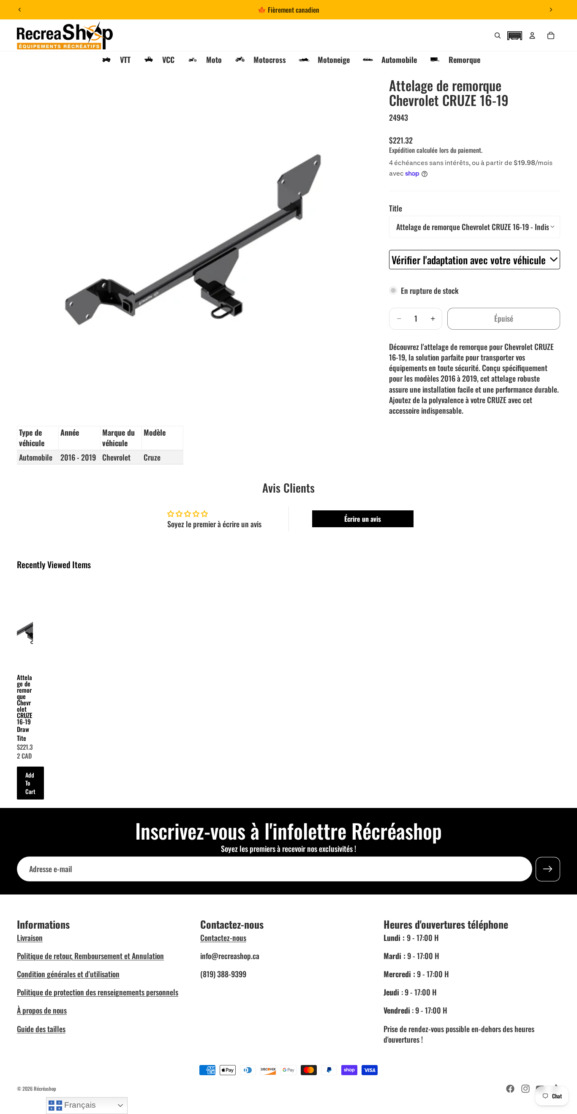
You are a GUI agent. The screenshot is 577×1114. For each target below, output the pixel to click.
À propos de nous (42, 1010)
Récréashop (45, 1088)
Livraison (30, 937)
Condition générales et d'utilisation (68, 973)
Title (395, 208)
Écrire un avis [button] (362, 519)
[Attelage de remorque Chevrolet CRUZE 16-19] (25, 621)
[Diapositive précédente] (20, 9)
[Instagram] (525, 1089)
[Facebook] (510, 1089)
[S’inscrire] (548, 869)
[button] (514, 34)
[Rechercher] (497, 35)
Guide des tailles (41, 1028)
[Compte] (532, 35)
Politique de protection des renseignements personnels (97, 992)
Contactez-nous (223, 937)
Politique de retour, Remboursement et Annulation (90, 955)
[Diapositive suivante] (551, 9)
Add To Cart (30, 783)
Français (79, 1104)
